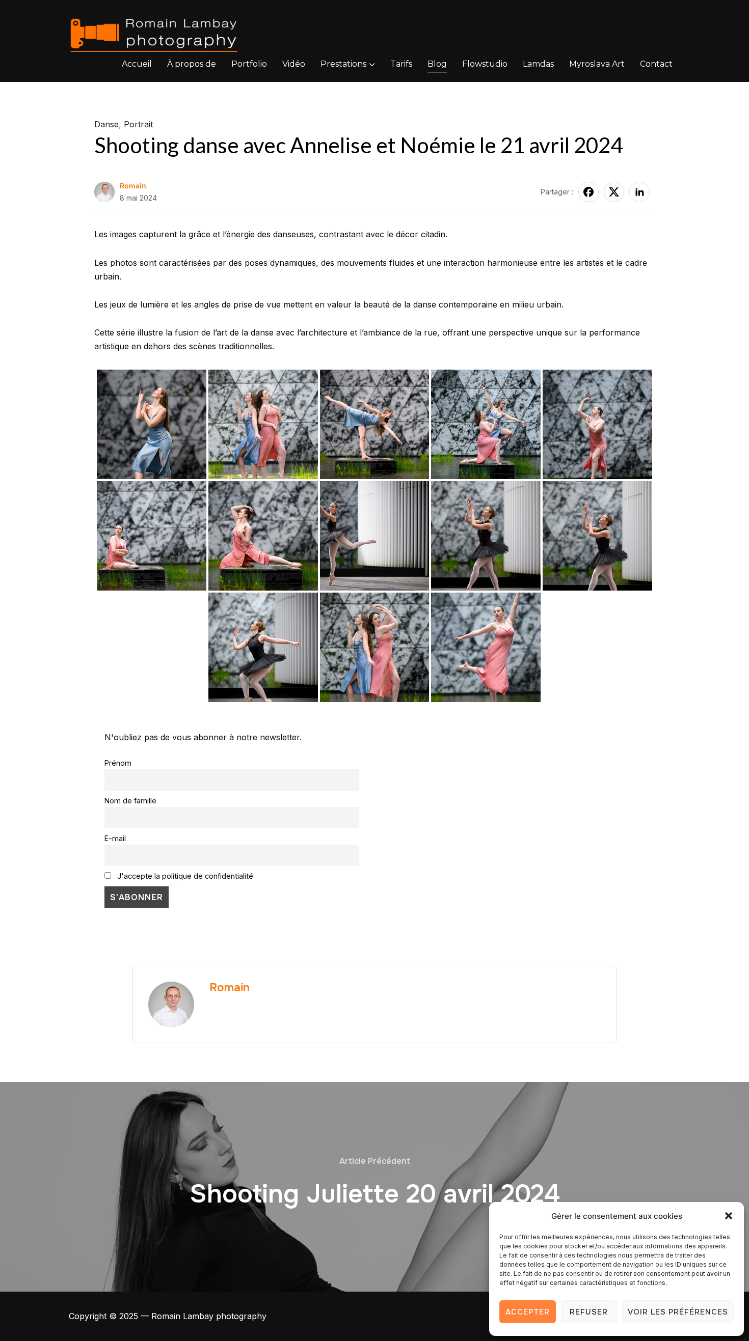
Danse (106, 124)
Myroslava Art (597, 64)
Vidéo (293, 64)
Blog (437, 64)
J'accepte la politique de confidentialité (184, 876)
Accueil (137, 64)
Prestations (343, 64)
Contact (656, 64)
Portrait (138, 124)
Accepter (527, 1312)
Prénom (117, 763)
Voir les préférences (678, 1312)
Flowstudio (484, 64)
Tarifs (401, 64)
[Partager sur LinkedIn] (639, 192)
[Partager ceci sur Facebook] (588, 192)
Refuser (589, 1312)
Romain (133, 185)
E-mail (115, 838)
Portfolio (249, 64)
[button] (729, 1216)
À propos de (191, 64)
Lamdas (538, 64)
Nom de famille (130, 800)
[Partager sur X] (614, 192)
